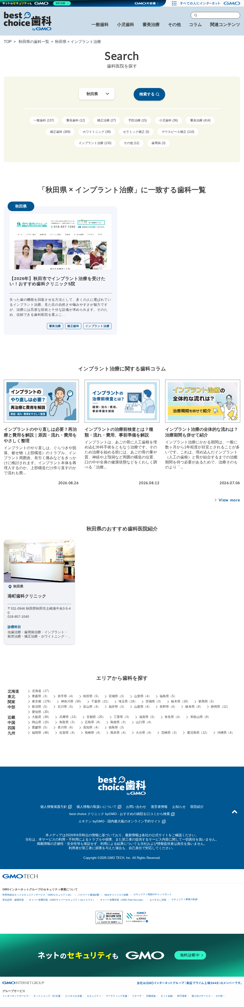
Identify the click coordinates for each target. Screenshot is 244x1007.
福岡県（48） (41, 732)
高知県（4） (91, 727)
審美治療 (55, 326)
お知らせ (179, 807)
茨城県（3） (154, 701)
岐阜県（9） (194, 706)
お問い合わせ (136, 807)
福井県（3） (117, 706)
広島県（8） (93, 722)
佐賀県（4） (67, 732)
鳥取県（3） (67, 722)
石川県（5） (66, 706)
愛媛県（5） (40, 727)
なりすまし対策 (158, 899)
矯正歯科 (73, 326)
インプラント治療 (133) (95, 143)
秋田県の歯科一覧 (34, 42)
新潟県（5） (40, 706)
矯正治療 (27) (106, 120)
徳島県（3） (117, 727)
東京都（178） (42, 701)
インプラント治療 (97, 326)
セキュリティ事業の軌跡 (184, 899)
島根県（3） (118, 722)
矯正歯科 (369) (60, 132)
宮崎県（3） (169, 732)
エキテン (119, 821)
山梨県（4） (142, 706)
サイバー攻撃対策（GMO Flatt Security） (122, 899)
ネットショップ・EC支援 (47, 996)
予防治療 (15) (137, 120)
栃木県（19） (180, 701)
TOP (8, 42)
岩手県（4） (66, 696)
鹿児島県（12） (198, 732)
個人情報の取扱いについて (96, 807)
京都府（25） (95, 717)
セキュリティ (94, 996)
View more (229, 500)
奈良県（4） (173, 717)
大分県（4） (144, 732)
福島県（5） (168, 696)
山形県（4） (142, 696)
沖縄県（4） (225, 732)
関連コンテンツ (225, 24)
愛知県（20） (41, 712)
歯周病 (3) (158, 143)
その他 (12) (131, 143)
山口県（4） (144, 722)
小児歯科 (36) (168, 120)
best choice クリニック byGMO (119, 814)
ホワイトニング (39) (97, 132)
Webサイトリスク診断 (116, 894)
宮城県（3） (117, 696)
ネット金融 (167, 996)
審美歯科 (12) (75, 120)
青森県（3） (40, 696)
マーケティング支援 (116, 996)
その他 (219, 996)
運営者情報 (159, 807)
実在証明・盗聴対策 (13, 899)
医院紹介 (197, 807)
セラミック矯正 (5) (136, 132)
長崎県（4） (93, 732)
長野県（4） (168, 706)
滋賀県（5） (147, 717)
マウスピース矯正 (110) (178, 132)
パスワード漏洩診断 (88, 894)
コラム (195, 24)
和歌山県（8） (200, 717)
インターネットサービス (15, 996)
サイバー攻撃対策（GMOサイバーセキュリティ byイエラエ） (62, 899)
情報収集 (151, 996)
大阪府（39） (41, 717)
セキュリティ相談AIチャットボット (152, 894)
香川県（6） (66, 727)
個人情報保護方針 (53, 807)
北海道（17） (41, 691)
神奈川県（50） (72, 701)
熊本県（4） (118, 732)
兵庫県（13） (68, 717)
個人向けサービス (201, 996)
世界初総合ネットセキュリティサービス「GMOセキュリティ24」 (37, 894)
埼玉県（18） (127, 701)
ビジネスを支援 (73, 996)
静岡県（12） (220, 706)
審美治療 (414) (200, 120)
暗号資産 (182, 996)
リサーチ (137, 996)
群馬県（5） (207, 701)
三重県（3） (122, 717)
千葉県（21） (100, 701)
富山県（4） (91, 706)
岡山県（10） (41, 722)
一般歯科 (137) (44, 120)
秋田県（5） (91, 696)
